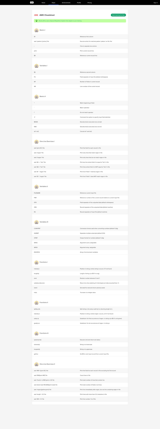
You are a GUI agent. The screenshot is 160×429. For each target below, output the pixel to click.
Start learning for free (118, 15)
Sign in (156, 2)
